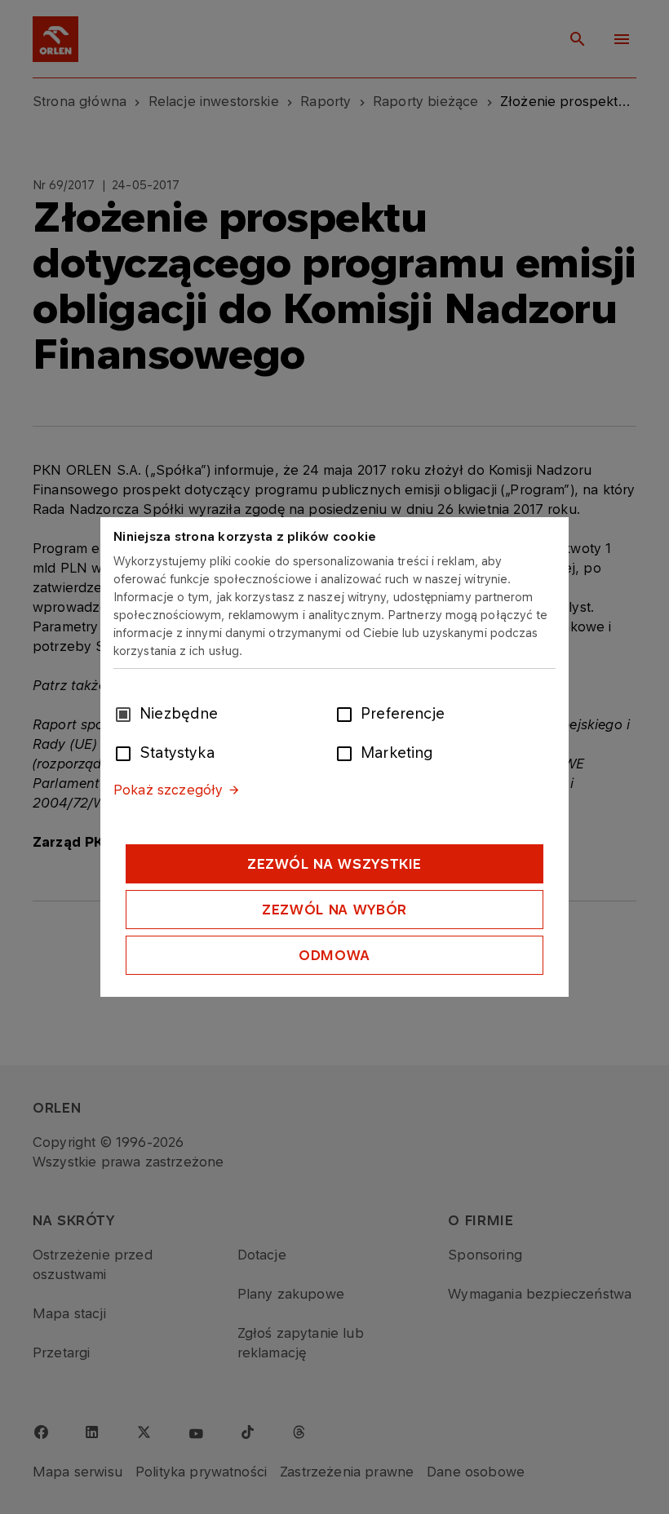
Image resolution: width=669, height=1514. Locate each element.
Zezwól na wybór (334, 909)
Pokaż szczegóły (168, 789)
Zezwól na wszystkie (334, 864)
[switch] (347, 713)
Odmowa (334, 955)
